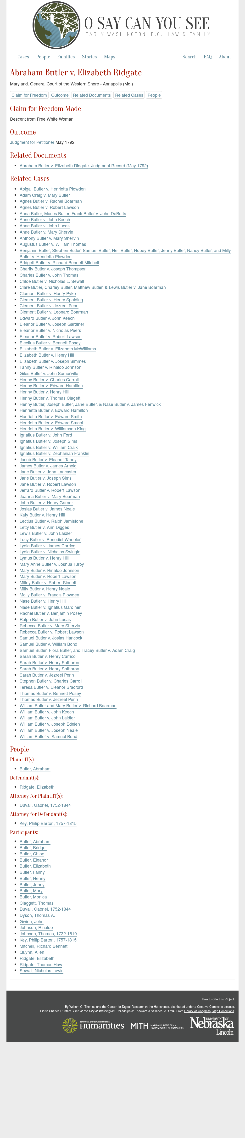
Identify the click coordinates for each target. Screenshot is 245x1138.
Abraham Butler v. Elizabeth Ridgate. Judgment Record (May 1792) (84, 165)
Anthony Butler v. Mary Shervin (49, 238)
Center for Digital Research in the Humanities (138, 1006)
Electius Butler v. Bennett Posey (50, 342)
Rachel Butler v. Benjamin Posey (51, 613)
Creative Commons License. (216, 1006)
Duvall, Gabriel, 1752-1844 (45, 805)
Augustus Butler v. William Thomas (53, 244)
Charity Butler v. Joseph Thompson (53, 268)
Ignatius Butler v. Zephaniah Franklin (54, 453)
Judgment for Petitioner (32, 142)
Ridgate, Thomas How (41, 964)
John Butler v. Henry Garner (46, 502)
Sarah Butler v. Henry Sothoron (49, 662)
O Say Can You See (147, 23)
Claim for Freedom (29, 95)
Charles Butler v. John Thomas (49, 275)
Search (190, 57)
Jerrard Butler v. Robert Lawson (50, 490)
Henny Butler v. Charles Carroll (49, 379)
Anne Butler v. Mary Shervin (46, 232)
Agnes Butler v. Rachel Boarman (51, 201)
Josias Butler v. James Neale (47, 508)
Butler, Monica (33, 896)
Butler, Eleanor (34, 860)
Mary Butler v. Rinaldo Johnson (49, 570)
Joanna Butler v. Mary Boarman (50, 496)
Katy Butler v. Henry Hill (42, 514)
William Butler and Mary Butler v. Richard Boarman (68, 705)
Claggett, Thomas (37, 903)
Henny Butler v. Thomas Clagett (50, 398)
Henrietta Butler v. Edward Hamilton (54, 410)
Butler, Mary (31, 890)
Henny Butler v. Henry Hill (44, 391)
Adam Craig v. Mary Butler (45, 195)
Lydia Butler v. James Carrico (47, 545)
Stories (89, 57)
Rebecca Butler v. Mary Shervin (50, 625)
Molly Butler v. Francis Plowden (49, 594)
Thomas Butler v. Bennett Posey (50, 693)
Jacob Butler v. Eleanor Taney (48, 459)
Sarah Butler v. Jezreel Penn (47, 675)
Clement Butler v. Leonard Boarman (54, 311)
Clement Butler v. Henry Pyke (48, 293)
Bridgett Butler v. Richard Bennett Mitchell (59, 262)
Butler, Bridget (33, 847)
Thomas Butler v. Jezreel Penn (49, 699)
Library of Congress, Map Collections (209, 1011)
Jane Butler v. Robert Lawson (48, 484)
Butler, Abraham (35, 768)
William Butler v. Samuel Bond (48, 736)
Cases (23, 57)
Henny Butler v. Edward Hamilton (51, 385)
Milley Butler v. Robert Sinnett (48, 582)
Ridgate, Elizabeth (37, 787)
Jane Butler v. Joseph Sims (46, 478)
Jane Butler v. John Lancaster (48, 471)
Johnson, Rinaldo (36, 927)
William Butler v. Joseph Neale (49, 730)
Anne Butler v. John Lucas (45, 225)
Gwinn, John (32, 921)
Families (66, 57)
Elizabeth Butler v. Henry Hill (47, 355)
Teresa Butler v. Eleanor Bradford (51, 687)
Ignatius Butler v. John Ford (46, 435)
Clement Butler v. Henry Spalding (51, 299)
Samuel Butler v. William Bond (48, 644)
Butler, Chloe (32, 853)
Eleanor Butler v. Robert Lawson (51, 336)
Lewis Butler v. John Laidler (46, 533)
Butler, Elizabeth (35, 866)
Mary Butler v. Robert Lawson (48, 576)
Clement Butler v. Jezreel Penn (49, 305)
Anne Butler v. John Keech (45, 219)
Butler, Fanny (32, 872)
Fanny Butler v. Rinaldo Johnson (50, 367)
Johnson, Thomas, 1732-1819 (48, 933)
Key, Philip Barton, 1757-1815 (48, 823)
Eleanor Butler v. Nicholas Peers (50, 330)
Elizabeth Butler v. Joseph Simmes (53, 361)
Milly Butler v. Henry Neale (45, 588)
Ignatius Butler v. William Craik (49, 447)
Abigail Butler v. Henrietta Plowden (53, 188)
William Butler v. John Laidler (47, 717)
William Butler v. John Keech (47, 711)
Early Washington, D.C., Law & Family (148, 34)
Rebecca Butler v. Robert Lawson (52, 631)
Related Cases (129, 95)
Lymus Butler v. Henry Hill (44, 558)
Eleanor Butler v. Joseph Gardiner (52, 324)
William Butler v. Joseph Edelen (50, 724)
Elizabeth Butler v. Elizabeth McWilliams (58, 348)
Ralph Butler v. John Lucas (45, 619)
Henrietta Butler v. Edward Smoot (51, 422)
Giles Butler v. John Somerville (49, 373)
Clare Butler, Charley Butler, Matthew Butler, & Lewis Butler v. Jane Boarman (93, 287)
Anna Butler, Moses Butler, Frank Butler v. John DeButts (73, 213)
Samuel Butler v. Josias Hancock (51, 637)
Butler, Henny (32, 878)
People (43, 57)
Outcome (60, 95)
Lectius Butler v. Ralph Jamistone (51, 521)
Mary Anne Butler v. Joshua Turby (52, 564)
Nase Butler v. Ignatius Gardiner (50, 607)
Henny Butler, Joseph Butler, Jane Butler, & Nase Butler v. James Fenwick (90, 404)
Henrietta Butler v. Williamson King (53, 428)
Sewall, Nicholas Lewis (41, 970)
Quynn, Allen (32, 952)
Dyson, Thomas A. (37, 915)
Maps (109, 57)
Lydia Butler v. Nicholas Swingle (50, 551)
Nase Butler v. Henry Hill (43, 601)
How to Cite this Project (218, 999)
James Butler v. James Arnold (48, 465)
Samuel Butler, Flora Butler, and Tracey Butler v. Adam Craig (77, 650)
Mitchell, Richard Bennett (43, 946)
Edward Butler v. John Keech (47, 318)
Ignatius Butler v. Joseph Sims (48, 441)
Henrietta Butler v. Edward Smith (51, 416)
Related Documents (92, 95)
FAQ (208, 57)
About (225, 57)
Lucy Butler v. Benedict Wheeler (50, 539)
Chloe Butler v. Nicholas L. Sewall (52, 281)
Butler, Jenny (32, 884)
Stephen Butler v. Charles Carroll (51, 681)
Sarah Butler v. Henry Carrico (48, 656)
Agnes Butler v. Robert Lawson (49, 207)
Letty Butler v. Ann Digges (44, 527)
